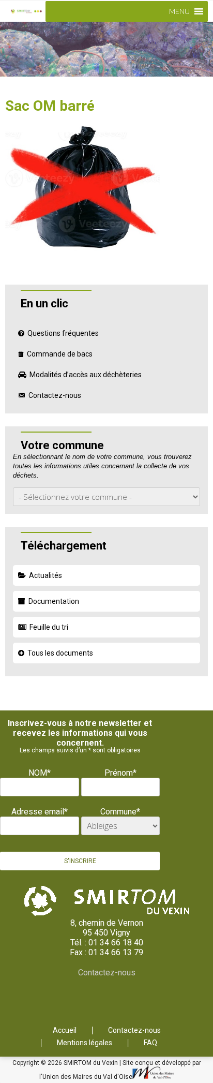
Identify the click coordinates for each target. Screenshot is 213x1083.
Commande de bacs (60, 354)
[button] (179, 11)
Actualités (45, 575)
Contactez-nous (54, 395)
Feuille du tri (48, 627)
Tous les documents (60, 653)
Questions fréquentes (63, 333)
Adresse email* (39, 812)
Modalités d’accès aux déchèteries (85, 374)
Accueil (65, 1030)
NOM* (39, 773)
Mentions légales (84, 1043)
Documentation (53, 601)
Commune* (120, 812)
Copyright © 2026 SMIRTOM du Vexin (65, 1062)
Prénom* (120, 773)
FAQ (150, 1043)
